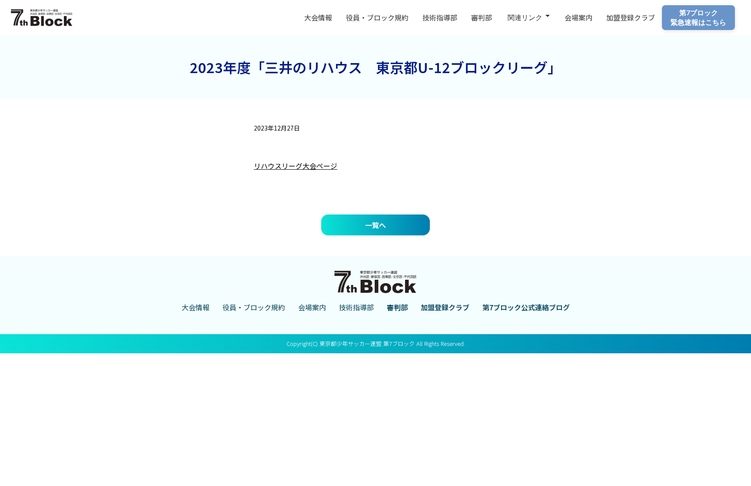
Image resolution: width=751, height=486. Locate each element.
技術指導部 (439, 17)
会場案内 (578, 17)
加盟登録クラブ (445, 307)
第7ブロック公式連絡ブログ (526, 307)
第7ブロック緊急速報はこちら (698, 17)
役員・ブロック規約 (377, 17)
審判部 (481, 17)
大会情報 (318, 17)
